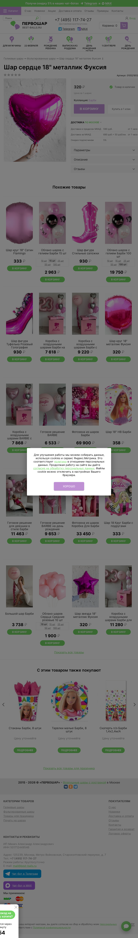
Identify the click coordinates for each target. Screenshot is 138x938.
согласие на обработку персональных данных (63, 468)
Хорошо (69, 486)
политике (60, 461)
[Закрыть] (16, 908)
